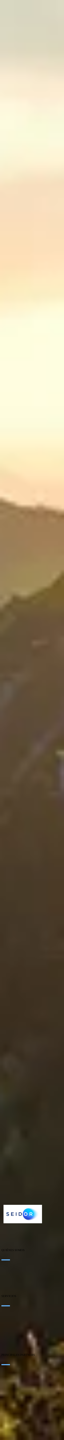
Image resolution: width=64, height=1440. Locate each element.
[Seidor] (22, 1214)
